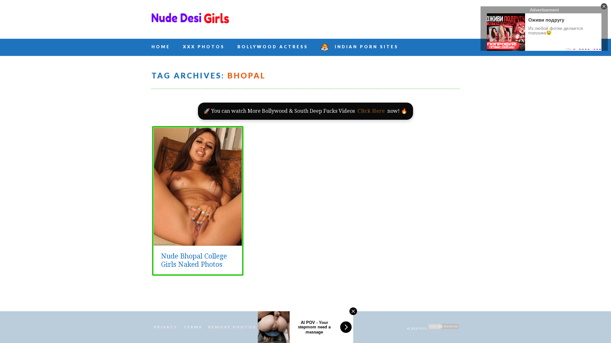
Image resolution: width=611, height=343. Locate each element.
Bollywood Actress (272, 46)
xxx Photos (204, 46)
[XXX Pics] (190, 22)
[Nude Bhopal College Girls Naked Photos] (197, 242)
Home (160, 46)
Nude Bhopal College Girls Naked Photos (194, 260)
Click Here (371, 111)
